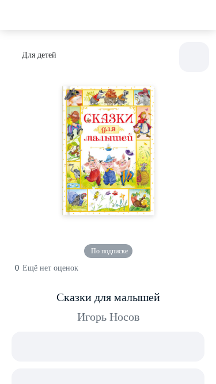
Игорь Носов (108, 316)
